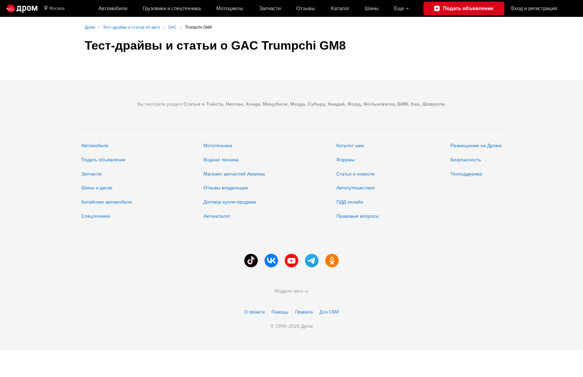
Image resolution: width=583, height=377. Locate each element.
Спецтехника (95, 216)
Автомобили (113, 8)
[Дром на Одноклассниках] (332, 260)
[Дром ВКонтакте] (271, 260)
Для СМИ (329, 312)
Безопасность (465, 159)
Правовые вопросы (357, 216)
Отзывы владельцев (225, 187)
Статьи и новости (355, 174)
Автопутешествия (355, 187)
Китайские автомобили (106, 202)
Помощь (280, 312)
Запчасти (270, 8)
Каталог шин (350, 145)
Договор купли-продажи (229, 202)
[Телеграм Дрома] (311, 260)
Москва (56, 8)
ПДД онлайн (349, 202)
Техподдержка (466, 174)
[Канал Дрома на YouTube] (291, 260)
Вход (534, 8)
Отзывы (305, 8)
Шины (372, 8)
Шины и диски (96, 187)
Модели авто (289, 291)
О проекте (254, 312)
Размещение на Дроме (476, 145)
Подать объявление (103, 159)
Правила (304, 312)
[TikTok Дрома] (251, 260)
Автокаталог (216, 216)
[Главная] (22, 8)
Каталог (340, 8)
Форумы (345, 159)
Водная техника (221, 159)
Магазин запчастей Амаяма (234, 174)
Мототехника (217, 145)
